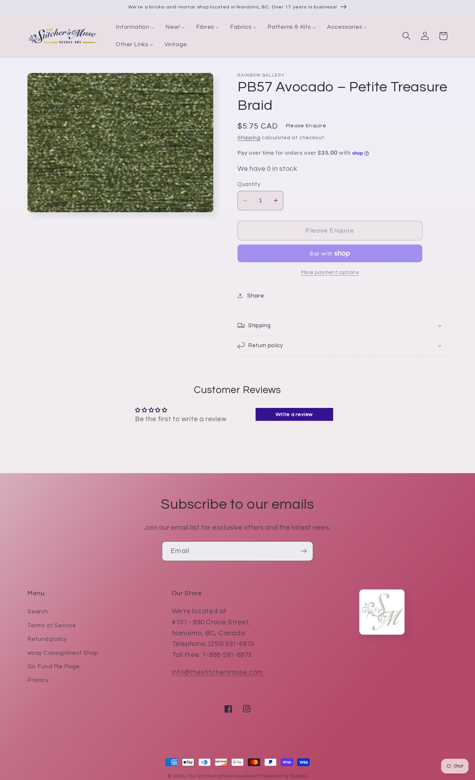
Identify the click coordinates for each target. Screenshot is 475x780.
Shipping (249, 137)
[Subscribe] (303, 551)
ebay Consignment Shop (62, 653)
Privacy (37, 680)
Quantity (249, 184)
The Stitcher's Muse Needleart (223, 776)
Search (37, 611)
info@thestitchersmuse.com (217, 672)
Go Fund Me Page (53, 666)
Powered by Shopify (284, 776)
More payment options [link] (330, 272)
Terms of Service (51, 625)
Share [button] (255, 296)
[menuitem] (135, 27)
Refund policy (47, 639)
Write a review (294, 414)
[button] (406, 36)
